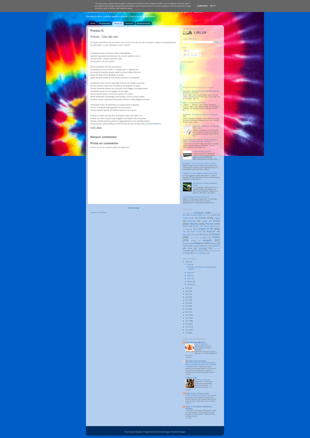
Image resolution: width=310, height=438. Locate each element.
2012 (187, 327)
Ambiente (199, 212)
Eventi (216, 220)
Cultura (217, 218)
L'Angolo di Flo (205, 229)
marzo (189, 278)
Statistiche (216, 246)
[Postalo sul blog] (94, 128)
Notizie (216, 234)
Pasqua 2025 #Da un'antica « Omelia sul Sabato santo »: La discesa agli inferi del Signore (200, 140)
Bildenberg (205, 215)
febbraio (190, 281)
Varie (218, 250)
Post (187, 51)
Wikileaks (203, 253)
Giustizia (186, 226)
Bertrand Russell (143, 23)
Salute (185, 246)
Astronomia (194, 215)
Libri (184, 232)
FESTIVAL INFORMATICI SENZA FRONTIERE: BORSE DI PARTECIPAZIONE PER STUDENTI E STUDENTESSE (200, 364)
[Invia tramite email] (91, 128)
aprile (189, 276)
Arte (184, 215)
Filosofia (193, 223)
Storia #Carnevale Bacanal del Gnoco (196, 197)
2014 (187, 321)
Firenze (209, 223)
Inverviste (217, 226)
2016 (187, 315)
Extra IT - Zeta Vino (201, 344)
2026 (187, 262)
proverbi (207, 240)
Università (211, 250)
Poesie (204, 237)
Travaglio (186, 250)
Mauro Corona (196, 232)
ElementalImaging (164, 432)
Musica (205, 234)
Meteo (185, 235)
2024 (187, 291)
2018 (187, 309)
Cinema (213, 215)
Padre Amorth (194, 237)
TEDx (215, 248)
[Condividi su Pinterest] (100, 128)
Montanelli (194, 235)
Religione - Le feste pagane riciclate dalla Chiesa (200, 173)
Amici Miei (214, 213)
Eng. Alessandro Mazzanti (195, 342)
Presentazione (104, 23)
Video (195, 253)
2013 (187, 324)
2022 (187, 297)
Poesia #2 (129, 23)
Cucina (202, 218)
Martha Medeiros (154, 124)
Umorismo (199, 250)
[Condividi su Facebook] (98, 128)
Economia (192, 221)
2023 (187, 294)
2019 (187, 306)
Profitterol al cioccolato (202, 380)
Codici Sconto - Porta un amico (197, 393)
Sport (206, 246)
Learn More (202, 6)
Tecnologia (202, 248)
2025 (187, 288)
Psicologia (186, 243)
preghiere (194, 240)
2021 (187, 300)
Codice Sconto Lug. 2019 (201, 151)
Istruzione (188, 229)
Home (93, 23)
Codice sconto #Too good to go (195, 395)
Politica (216, 237)
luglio (189, 264)
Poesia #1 (118, 23)
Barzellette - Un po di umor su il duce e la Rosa (199, 164)
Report (213, 243)
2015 (187, 318)
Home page (134, 208)
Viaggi (187, 253)
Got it (213, 6)
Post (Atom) (102, 212)
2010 (187, 333)
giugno (189, 272)
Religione (199, 243)
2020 (187, 303)
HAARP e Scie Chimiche (201, 226)
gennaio (190, 284)
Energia (204, 221)
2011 (187, 330)
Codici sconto (188, 218)
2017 (187, 312)
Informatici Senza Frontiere (195, 361)
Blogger (182, 432)
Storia (190, 248)
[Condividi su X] (96, 128)
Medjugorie (211, 231)
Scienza (196, 246)
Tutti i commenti (192, 55)
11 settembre (186, 213)
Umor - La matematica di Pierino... (195, 103)
